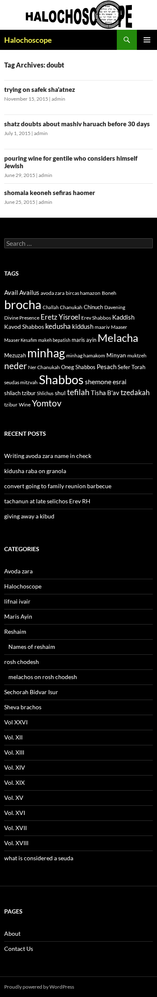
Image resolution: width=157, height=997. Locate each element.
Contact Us (18, 948)
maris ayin (84, 339)
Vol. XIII (14, 752)
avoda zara (52, 293)
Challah (51, 307)
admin (58, 99)
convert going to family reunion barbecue (57, 485)
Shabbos (61, 379)
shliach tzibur (20, 393)
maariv (102, 327)
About (12, 933)
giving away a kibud (29, 516)
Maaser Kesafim (20, 340)
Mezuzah (15, 355)
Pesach (106, 366)
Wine (25, 404)
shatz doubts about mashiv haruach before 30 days (77, 124)
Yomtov (47, 403)
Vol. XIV (14, 767)
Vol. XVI (14, 812)
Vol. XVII (15, 827)
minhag (46, 353)
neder (15, 366)
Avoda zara (18, 571)
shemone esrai (105, 381)
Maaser (119, 327)
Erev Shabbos (96, 317)
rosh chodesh (21, 661)
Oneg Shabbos (78, 367)
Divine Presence (21, 318)
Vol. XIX (14, 782)
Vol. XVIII (16, 842)
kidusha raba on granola (35, 470)
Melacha (118, 337)
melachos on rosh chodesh (42, 676)
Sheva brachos (22, 707)
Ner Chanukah (44, 367)
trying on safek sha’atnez (39, 89)
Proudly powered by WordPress (39, 987)
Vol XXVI (16, 722)
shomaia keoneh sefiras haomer (49, 192)
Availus (29, 292)
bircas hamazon (83, 293)
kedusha (58, 326)
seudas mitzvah (21, 382)
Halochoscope (28, 39)
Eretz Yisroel (60, 316)
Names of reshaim (31, 646)
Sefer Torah (131, 367)
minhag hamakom (85, 355)
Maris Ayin (18, 616)
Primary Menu (147, 40)
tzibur (11, 404)
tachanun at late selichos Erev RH (47, 501)
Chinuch (93, 307)
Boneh (109, 293)
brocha (22, 304)
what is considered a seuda (38, 858)
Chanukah (71, 307)
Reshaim (15, 631)
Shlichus (45, 393)
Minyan (116, 355)
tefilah (78, 392)
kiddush (82, 326)
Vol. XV (13, 797)
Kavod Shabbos (24, 326)
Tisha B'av (105, 392)
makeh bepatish (54, 340)
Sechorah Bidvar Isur (31, 691)
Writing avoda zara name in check (47, 455)
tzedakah (135, 392)
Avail (11, 292)
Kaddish (123, 317)
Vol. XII (13, 737)
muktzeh (137, 355)
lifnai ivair (17, 601)
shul (60, 392)
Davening (114, 307)
